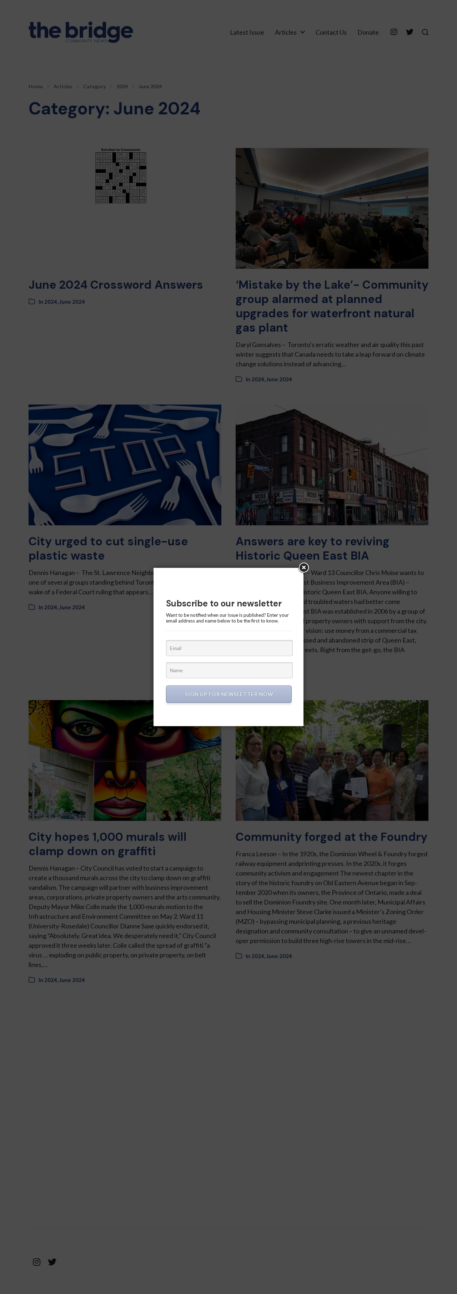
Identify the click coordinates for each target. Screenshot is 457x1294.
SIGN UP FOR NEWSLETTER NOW (229, 694)
